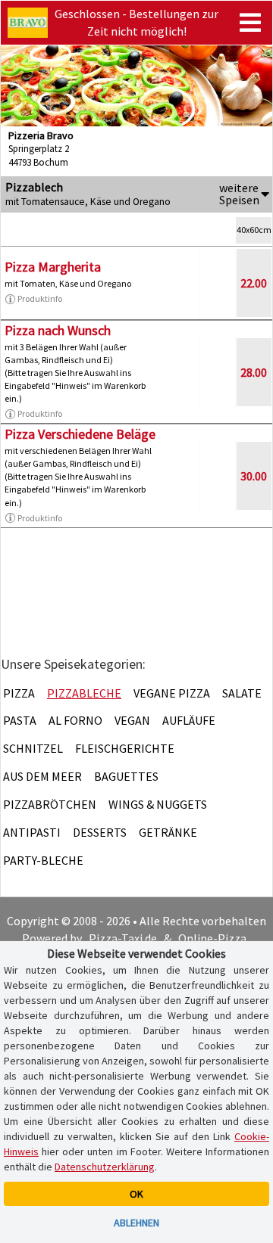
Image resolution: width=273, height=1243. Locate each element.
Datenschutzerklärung (105, 1166)
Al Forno (75, 720)
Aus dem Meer (42, 776)
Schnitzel (33, 748)
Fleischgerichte (124, 748)
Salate (242, 693)
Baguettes (126, 776)
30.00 (253, 475)
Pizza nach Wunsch (58, 330)
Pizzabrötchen (49, 804)
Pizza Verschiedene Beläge (80, 434)
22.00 (253, 283)
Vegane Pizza (171, 693)
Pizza (19, 693)
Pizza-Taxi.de (123, 938)
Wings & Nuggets (157, 804)
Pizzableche (84, 693)
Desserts (100, 832)
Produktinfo (39, 298)
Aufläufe (188, 720)
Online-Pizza (212, 938)
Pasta (19, 720)
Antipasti (32, 832)
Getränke (168, 832)
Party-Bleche (43, 860)
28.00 (253, 372)
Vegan (132, 720)
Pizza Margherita (53, 266)
